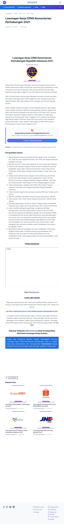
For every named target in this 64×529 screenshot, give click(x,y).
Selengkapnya (34, 292)
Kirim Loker (38, 509)
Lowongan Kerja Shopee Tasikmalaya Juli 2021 (17, 405)
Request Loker (39, 507)
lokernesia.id (31, 331)
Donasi (36, 512)
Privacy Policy (53, 517)
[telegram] (16, 377)
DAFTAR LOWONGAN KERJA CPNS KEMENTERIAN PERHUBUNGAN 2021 (32, 311)
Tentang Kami (53, 507)
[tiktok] (4, 507)
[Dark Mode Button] (60, 2)
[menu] (4, 2)
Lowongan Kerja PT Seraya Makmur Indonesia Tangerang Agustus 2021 (33, 147)
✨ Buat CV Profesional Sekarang (32, 140)
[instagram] (7, 507)
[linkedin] (14, 507)
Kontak (51, 519)
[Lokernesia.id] (32, 2)
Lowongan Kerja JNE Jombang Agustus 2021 (43, 431)
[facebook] (9, 377)
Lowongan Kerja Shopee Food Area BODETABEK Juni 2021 (44, 405)
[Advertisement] (32, 41)
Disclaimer (52, 509)
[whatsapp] (13, 377)
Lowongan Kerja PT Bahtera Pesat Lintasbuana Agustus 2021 (16, 431)
